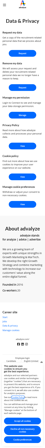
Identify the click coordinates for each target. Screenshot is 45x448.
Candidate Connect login (11, 362)
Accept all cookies (22, 421)
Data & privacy (10, 325)
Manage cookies (11, 330)
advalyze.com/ (22, 339)
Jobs (4, 321)
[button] (22, 204)
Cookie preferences (22, 439)
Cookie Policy (18, 397)
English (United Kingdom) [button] (30, 362)
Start (4, 317)
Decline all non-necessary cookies (22, 430)
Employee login (22, 358)
